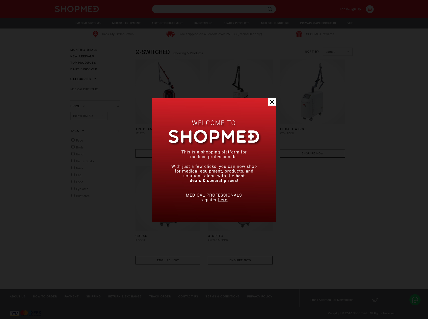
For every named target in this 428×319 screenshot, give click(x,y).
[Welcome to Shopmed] (214, 221)
